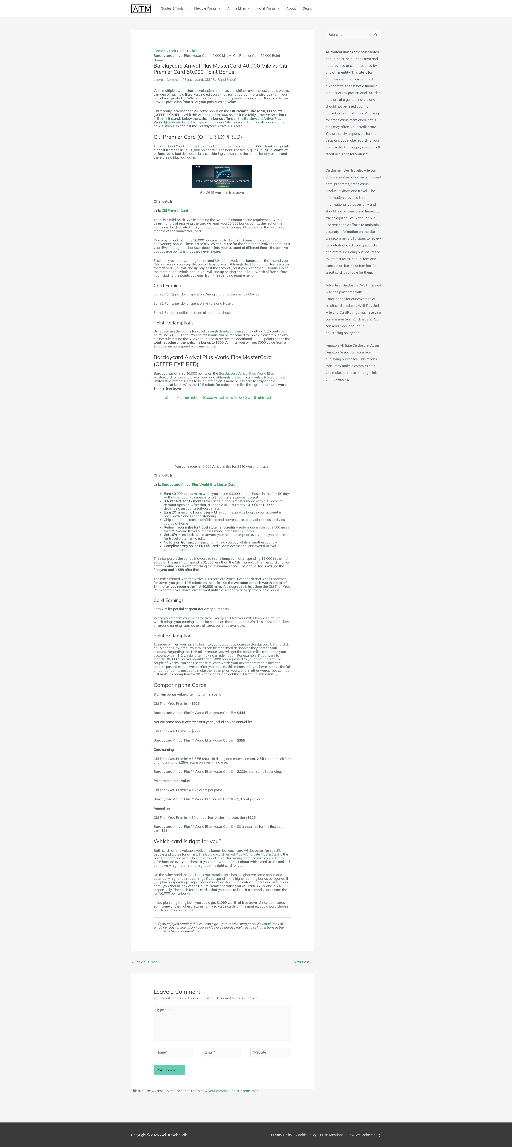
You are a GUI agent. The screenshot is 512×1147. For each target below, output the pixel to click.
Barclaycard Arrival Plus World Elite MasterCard (198, 484)
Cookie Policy (306, 1135)
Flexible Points (205, 8)
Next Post (303, 962)
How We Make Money (364, 1135)
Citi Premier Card (175, 210)
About (291, 8)
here (357, 333)
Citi (207, 79)
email (266, 924)
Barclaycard (193, 79)
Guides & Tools (172, 8)
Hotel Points (266, 8)
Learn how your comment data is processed (224, 1091)
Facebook (203, 927)
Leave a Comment (168, 79)
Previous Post (144, 962)
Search (308, 8)
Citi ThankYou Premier (205, 875)
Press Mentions (331, 1135)
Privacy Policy (281, 1135)
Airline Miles (236, 8)
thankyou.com (230, 331)
